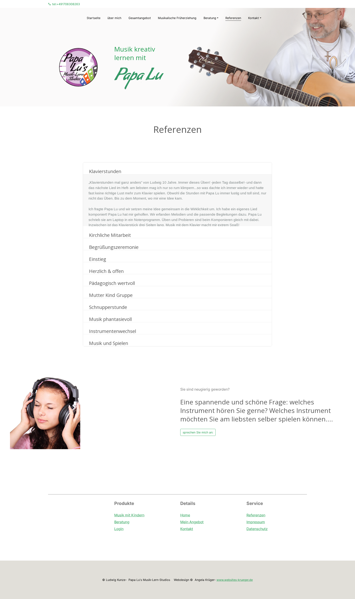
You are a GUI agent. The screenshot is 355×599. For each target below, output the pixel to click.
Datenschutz (257, 528)
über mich (114, 18)
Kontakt (186, 528)
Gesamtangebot (140, 18)
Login (119, 528)
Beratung (121, 522)
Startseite (93, 18)
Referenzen (233, 18)
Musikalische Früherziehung (177, 18)
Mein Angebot (192, 522)
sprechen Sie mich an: (198, 432)
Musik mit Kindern (129, 515)
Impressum (255, 522)
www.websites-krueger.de (235, 580)
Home (185, 515)
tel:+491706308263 (66, 4)
